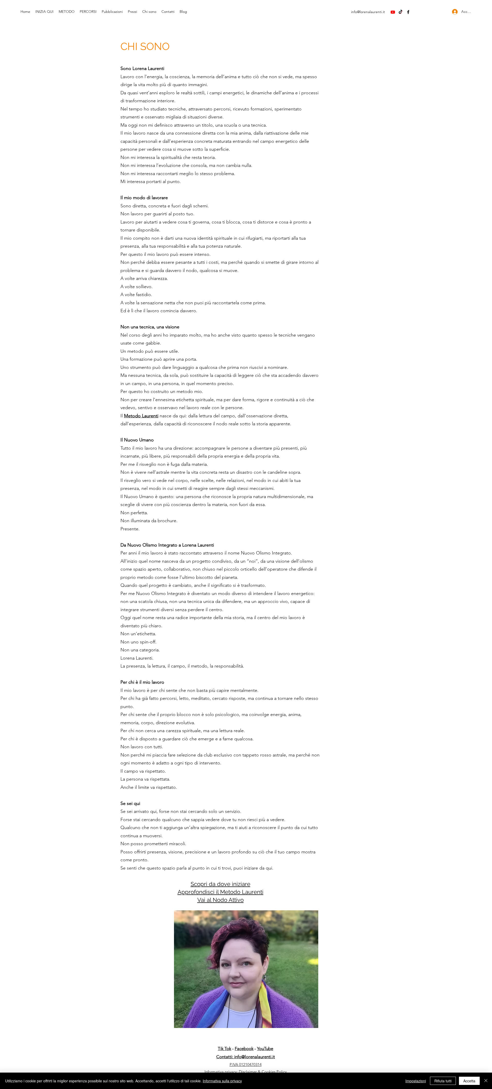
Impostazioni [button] (415, 1080)
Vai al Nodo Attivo (220, 899)
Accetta (469, 1080)
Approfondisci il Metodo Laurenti (220, 892)
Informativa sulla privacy (222, 1080)
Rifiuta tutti (443, 1080)
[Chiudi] (486, 1081)
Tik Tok (224, 1048)
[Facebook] (408, 12)
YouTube (265, 1048)
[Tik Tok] (400, 12)
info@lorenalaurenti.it (368, 11)
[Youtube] (392, 12)
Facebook (244, 1048)
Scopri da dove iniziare (220, 884)
